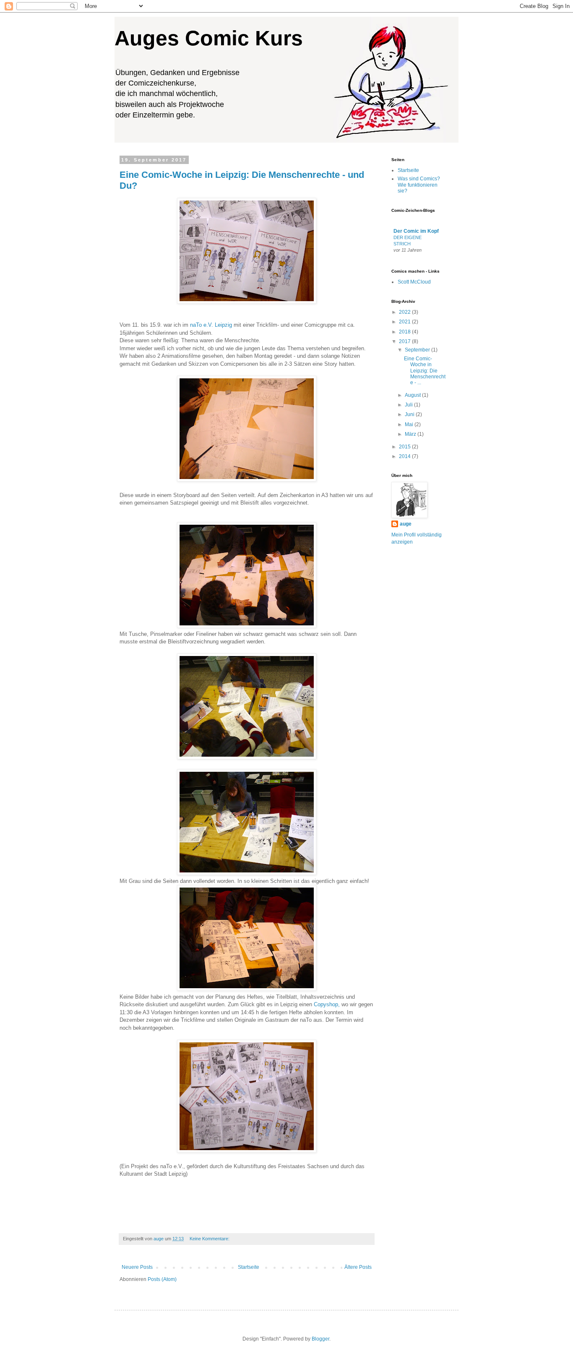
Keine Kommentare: (210, 1238)
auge (406, 524)
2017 (405, 341)
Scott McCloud (414, 282)
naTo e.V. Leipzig (211, 325)
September (418, 350)
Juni (410, 414)
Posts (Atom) (162, 1279)
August (413, 395)
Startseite (248, 1267)
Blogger (320, 1339)
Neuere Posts (137, 1267)
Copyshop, (327, 1004)
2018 (405, 332)
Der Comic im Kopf (416, 231)
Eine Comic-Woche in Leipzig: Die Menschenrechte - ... (424, 371)
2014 (405, 456)
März (411, 434)
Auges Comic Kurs (209, 38)
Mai (409, 424)
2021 (405, 322)
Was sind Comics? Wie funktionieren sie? (419, 185)
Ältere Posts (358, 1267)
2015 (405, 447)
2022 (405, 312)
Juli (409, 405)
